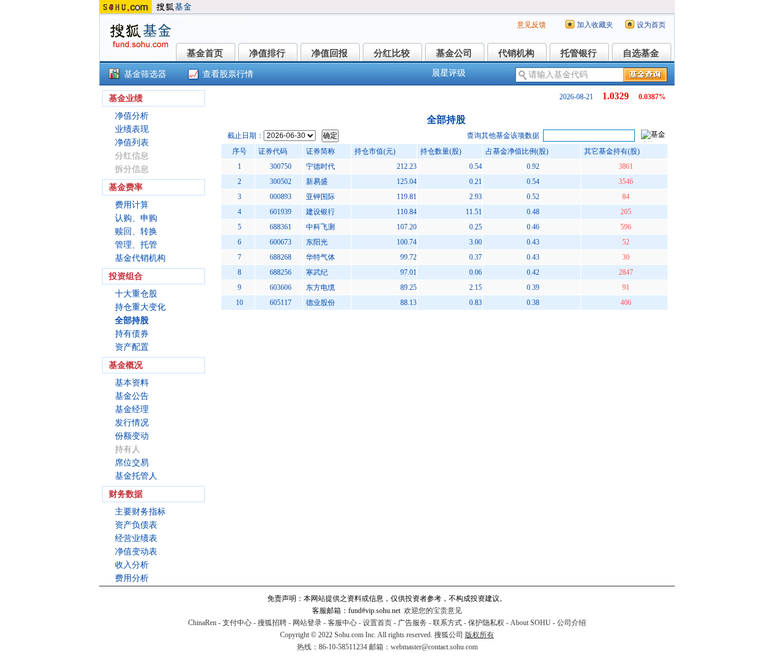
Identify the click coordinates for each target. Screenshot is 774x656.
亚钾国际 (320, 196)
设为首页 (651, 25)
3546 (626, 181)
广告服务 (412, 622)
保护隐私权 (486, 622)
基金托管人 (136, 476)
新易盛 (317, 181)
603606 (280, 287)
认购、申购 (136, 218)
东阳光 (317, 242)
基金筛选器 (145, 74)
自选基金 (641, 53)
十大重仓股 (136, 293)
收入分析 (132, 564)
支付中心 (237, 622)
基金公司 (454, 53)
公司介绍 (571, 622)
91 (625, 287)
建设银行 (320, 212)
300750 (280, 166)
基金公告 (132, 396)
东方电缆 (320, 287)
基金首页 (205, 53)
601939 (280, 212)
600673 (280, 242)
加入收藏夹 (595, 25)
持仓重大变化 (140, 307)
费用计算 (132, 204)
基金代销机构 (140, 258)
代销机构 (516, 53)
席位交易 (132, 462)
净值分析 (132, 115)
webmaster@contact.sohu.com (434, 647)
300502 (280, 181)
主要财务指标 (140, 511)
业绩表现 (132, 129)
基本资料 (132, 382)
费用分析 (132, 578)
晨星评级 (449, 72)
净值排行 (267, 53)
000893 (280, 196)
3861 (626, 166)
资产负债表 (136, 525)
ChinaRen (202, 622)
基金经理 (132, 409)
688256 (280, 272)
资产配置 (132, 347)
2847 (626, 272)
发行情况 (132, 422)
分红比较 (392, 53)
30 (625, 257)
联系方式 (447, 622)
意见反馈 (531, 25)
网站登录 (307, 622)
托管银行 (579, 53)
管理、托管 (136, 244)
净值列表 (132, 142)
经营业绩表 (136, 538)
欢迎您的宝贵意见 (433, 610)
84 (625, 196)
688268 (280, 257)
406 (625, 302)
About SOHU (530, 622)
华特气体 (320, 257)
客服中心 (342, 622)
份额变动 (132, 436)
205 (625, 212)
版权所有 (479, 635)
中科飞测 (320, 227)
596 (625, 227)
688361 (280, 227)
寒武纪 (317, 272)
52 (625, 242)
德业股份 (320, 302)
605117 (280, 302)
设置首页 (377, 622)
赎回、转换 (136, 231)
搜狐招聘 (272, 622)
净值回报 (329, 53)
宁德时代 (320, 166)
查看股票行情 (228, 74)
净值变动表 (136, 551)
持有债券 (132, 333)
